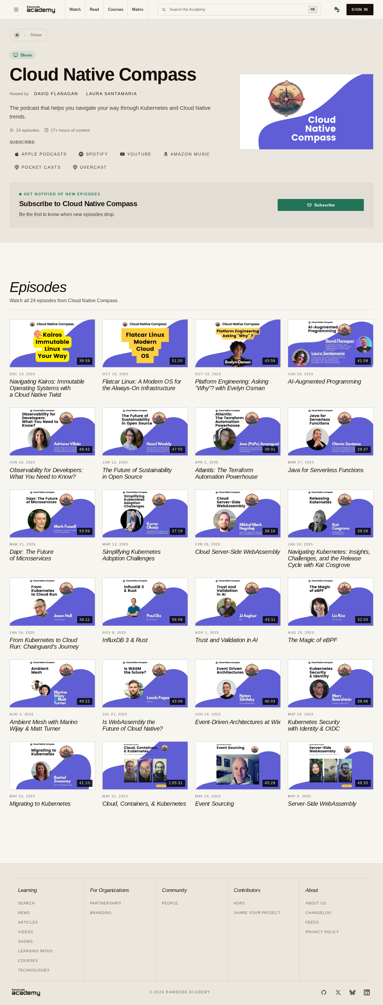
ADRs (239, 903)
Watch (75, 9)
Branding (101, 913)
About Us (316, 903)
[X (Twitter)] (338, 992)
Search (26, 903)
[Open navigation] (16, 9)
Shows (36, 35)
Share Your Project (257, 913)
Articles (28, 922)
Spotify (97, 154)
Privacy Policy (322, 932)
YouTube (139, 154)
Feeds (312, 922)
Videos (25, 932)
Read (94, 9)
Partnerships (105, 903)
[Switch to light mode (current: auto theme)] (337, 9)
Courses (115, 9)
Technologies (34, 970)
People (170, 903)
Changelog (318, 913)
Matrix (137, 9)
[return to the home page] (41, 9)
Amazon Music (190, 154)
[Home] (17, 35)
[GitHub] (324, 992)
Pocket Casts (41, 167)
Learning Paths (35, 951)
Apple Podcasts (44, 154)
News (24, 913)
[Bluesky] (352, 992)
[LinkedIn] (367, 992)
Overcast (93, 167)
